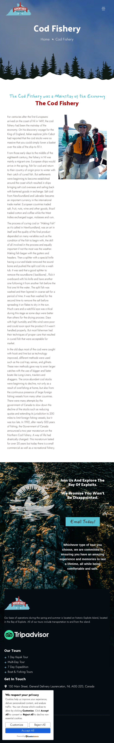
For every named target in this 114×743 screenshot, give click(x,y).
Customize (16, 725)
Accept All (28, 730)
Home (45, 39)
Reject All (39, 725)
